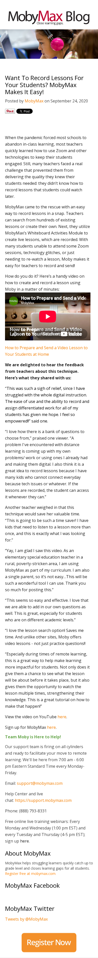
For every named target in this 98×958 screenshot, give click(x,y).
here (62, 717)
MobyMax (34, 101)
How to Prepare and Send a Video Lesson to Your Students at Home (46, 351)
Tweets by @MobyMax (26, 919)
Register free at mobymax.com (30, 873)
